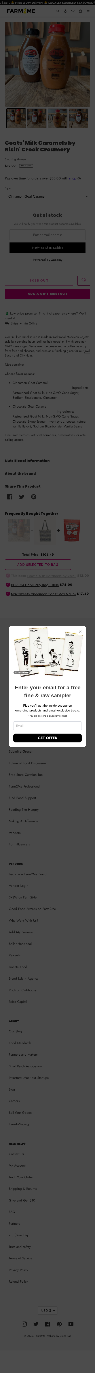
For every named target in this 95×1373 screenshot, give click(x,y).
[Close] (80, 631)
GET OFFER (47, 737)
